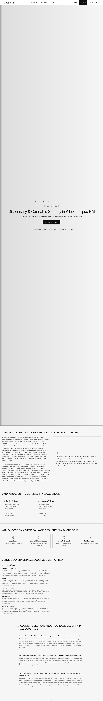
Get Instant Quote (51, 222)
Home (36, 202)
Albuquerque (51, 202)
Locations (43, 202)
